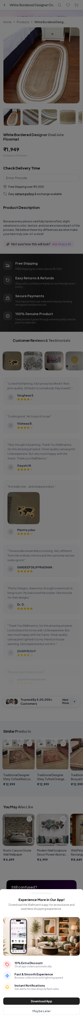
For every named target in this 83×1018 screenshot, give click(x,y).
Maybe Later (41, 1011)
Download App (41, 1001)
